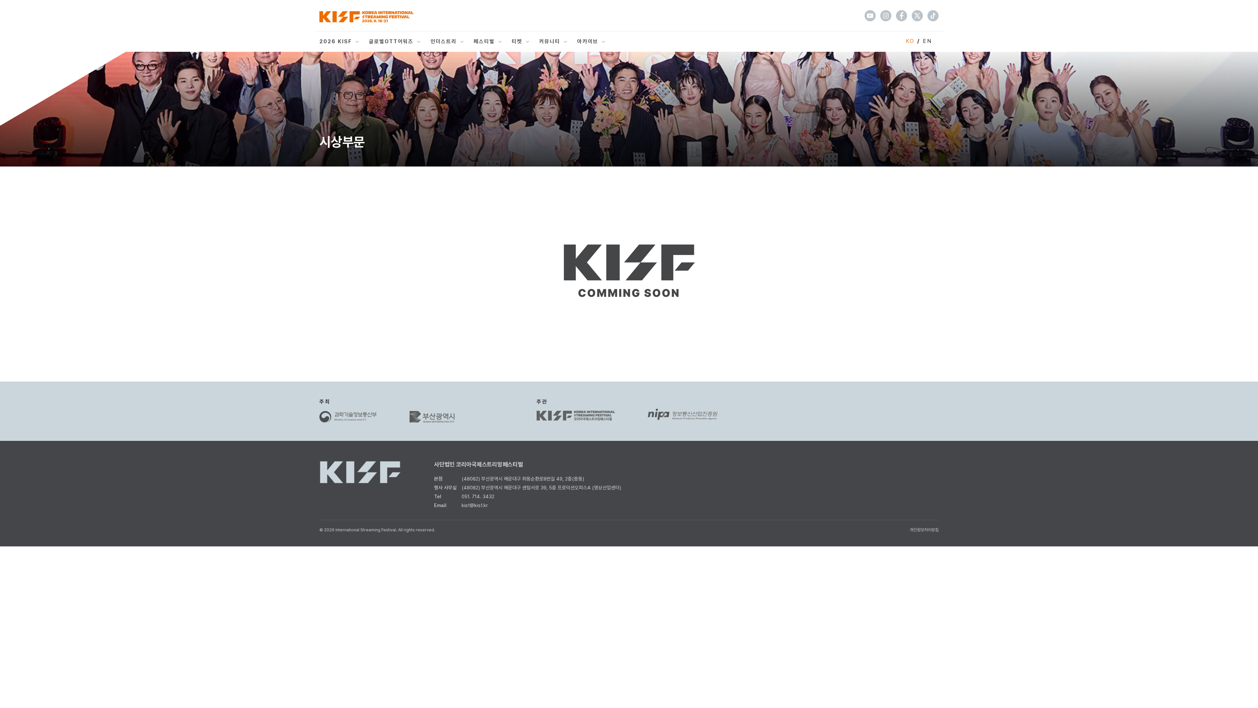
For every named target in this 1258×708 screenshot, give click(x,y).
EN (927, 41)
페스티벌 (484, 41)
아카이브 (587, 41)
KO (910, 41)
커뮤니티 (549, 41)
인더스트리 (443, 41)
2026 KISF (335, 41)
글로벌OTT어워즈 (391, 41)
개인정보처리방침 (924, 529)
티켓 (517, 41)
